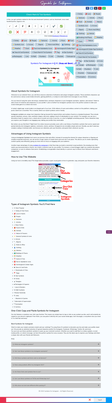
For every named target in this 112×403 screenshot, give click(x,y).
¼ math (78, 69)
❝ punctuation (81, 77)
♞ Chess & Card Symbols (84, 53)
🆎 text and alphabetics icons (86, 45)
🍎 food (79, 22)
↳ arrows (93, 26)
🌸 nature (98, 22)
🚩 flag (78, 61)
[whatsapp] (104, 8)
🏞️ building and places (84, 37)
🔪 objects (80, 30)
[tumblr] (95, 8)
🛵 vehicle (90, 34)
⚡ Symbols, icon (82, 26)
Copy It (100, 400)
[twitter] (91, 8)
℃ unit (96, 69)
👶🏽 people (96, 14)
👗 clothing (80, 34)
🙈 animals (88, 22)
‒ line (100, 65)
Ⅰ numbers (87, 69)
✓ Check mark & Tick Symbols (86, 57)
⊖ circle (100, 61)
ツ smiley (79, 14)
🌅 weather (98, 37)
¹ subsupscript (91, 73)
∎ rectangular (91, 65)
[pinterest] (100, 8)
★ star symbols (89, 61)
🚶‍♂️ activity (90, 18)
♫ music (100, 18)
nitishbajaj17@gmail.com (60, 36)
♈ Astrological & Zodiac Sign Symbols (89, 49)
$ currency (92, 77)
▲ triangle (80, 65)
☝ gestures (80, 18)
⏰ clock (79, 41)
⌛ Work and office (93, 30)
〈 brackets (80, 73)
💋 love (88, 14)
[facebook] (87, 8)
